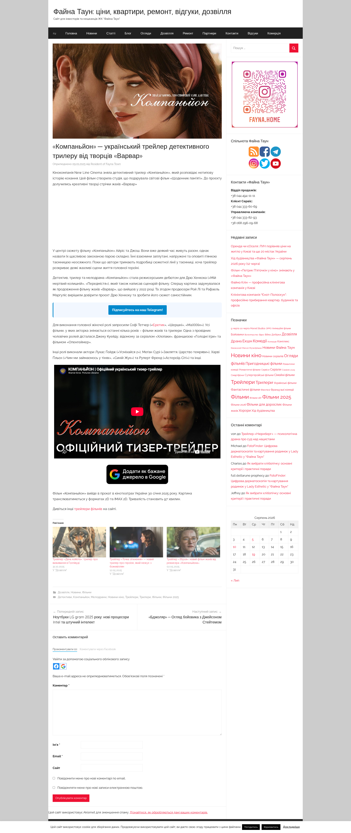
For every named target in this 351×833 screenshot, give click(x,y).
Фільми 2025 (171, 597)
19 (253, 554)
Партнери (209, 33)
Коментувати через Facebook (98, 649)
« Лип (235, 580)
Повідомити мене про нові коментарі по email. (91, 778)
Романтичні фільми (250, 369)
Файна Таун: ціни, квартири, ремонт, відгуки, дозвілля (142, 11)
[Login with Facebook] (56, 666)
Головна (71, 33)
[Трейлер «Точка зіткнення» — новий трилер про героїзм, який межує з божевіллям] (136, 542)
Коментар (61, 685)
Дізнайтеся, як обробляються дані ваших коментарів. (169, 812)
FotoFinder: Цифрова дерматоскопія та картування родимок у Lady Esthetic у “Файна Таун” (264, 451)
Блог (128, 33)
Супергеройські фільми (259, 375)
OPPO (268, 328)
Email (58, 756)
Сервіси (265, 369)
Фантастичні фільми (245, 389)
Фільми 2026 (238, 404)
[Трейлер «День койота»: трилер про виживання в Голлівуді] (79, 542)
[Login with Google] (63, 666)
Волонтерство (251, 334)
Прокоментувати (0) (65, 649)
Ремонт (188, 33)
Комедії (260, 341)
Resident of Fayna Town (106, 164)
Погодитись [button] (251, 827)
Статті (110, 33)
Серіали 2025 (288, 369)
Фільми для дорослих (264, 404)
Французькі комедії (282, 389)
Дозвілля (167, 33)
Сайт (56, 768)
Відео (261, 334)
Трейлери (131, 597)
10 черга (245, 328)
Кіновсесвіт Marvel (240, 348)
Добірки (276, 334)
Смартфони (237, 375)
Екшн (247, 341)
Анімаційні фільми (281, 328)
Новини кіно (116, 597)
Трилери (145, 597)
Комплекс (283, 341)
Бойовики (237, 334)
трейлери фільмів (88, 509)
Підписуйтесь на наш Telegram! (137, 310)
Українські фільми (285, 383)
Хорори (245, 410)
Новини (91, 33)
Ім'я (56, 744)
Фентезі (265, 389)
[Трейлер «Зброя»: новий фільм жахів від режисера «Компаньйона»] (193, 542)
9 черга (235, 328)
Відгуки (253, 33)
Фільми (86, 592)
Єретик (158, 325)
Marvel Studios (257, 328)
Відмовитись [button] (271, 827)
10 (234, 547)
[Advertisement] (137, 216)
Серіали (275, 369)
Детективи (65, 597)
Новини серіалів (272, 356)
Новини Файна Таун (279, 347)
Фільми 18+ (256, 397)
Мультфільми (255, 348)
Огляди (146, 33)
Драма (236, 341)
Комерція (274, 33)
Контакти (232, 33)
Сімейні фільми (284, 375)
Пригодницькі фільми (264, 363)
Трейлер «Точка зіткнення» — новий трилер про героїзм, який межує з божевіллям (132, 563)
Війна (268, 334)
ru (54, 33)
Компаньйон (81, 597)
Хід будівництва (263, 410)
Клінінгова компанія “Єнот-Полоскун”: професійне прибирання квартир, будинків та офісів (264, 300)
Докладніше (291, 827)
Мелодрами (99, 597)
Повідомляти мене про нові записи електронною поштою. (100, 787)
